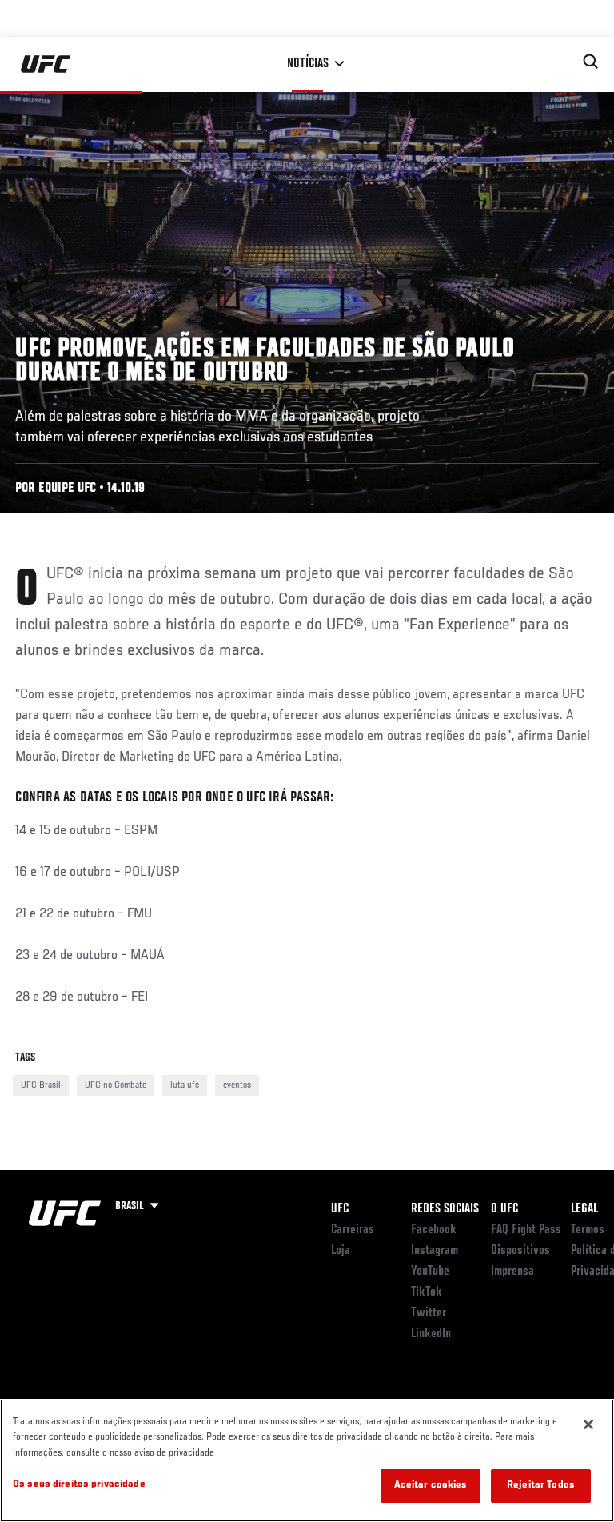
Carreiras (352, 1230)
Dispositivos (520, 1251)
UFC (340, 1209)
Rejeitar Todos (541, 1485)
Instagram (434, 1251)
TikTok (426, 1292)
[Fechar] (588, 1424)
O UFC (504, 1209)
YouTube (430, 1271)
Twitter (428, 1313)
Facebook (434, 1230)
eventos (237, 1085)
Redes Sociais (445, 1209)
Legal (584, 1209)
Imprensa (512, 1271)
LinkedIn (431, 1334)
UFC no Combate (115, 1085)
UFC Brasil (41, 1085)
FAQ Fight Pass (526, 1230)
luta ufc (184, 1085)
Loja (340, 1251)
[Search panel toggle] (591, 61)
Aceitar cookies (431, 1485)
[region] (307, 1460)
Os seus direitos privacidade (79, 1485)
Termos (587, 1230)
